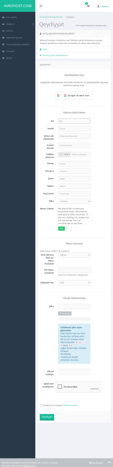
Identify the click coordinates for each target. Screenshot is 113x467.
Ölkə (51, 201)
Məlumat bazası (13, 37)
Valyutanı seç (47, 282)
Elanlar (9, 30)
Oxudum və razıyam (60, 405)
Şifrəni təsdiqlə (50, 373)
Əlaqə (8, 58)
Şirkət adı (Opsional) (48, 137)
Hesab (105, 6)
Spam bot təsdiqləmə (48, 385)
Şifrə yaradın (65, 313)
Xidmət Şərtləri (70, 405)
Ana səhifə (11, 17)
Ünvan (50, 163)
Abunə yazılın (47, 208)
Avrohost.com (17, 5)
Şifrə (51, 306)
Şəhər (51, 178)
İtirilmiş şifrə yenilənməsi (54, 55)
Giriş (44, 49)
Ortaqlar (10, 51)
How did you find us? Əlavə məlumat (47, 259)
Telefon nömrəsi (49, 156)
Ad (52, 120)
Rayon (50, 186)
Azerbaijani (97, 462)
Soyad (51, 128)
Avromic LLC (30, 465)
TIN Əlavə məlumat (49, 271)
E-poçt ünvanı (50, 146)
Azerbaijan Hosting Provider (51, 17)
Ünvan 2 (49, 170)
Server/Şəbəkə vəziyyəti (17, 44)
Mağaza (9, 24)
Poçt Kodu (48, 193)
